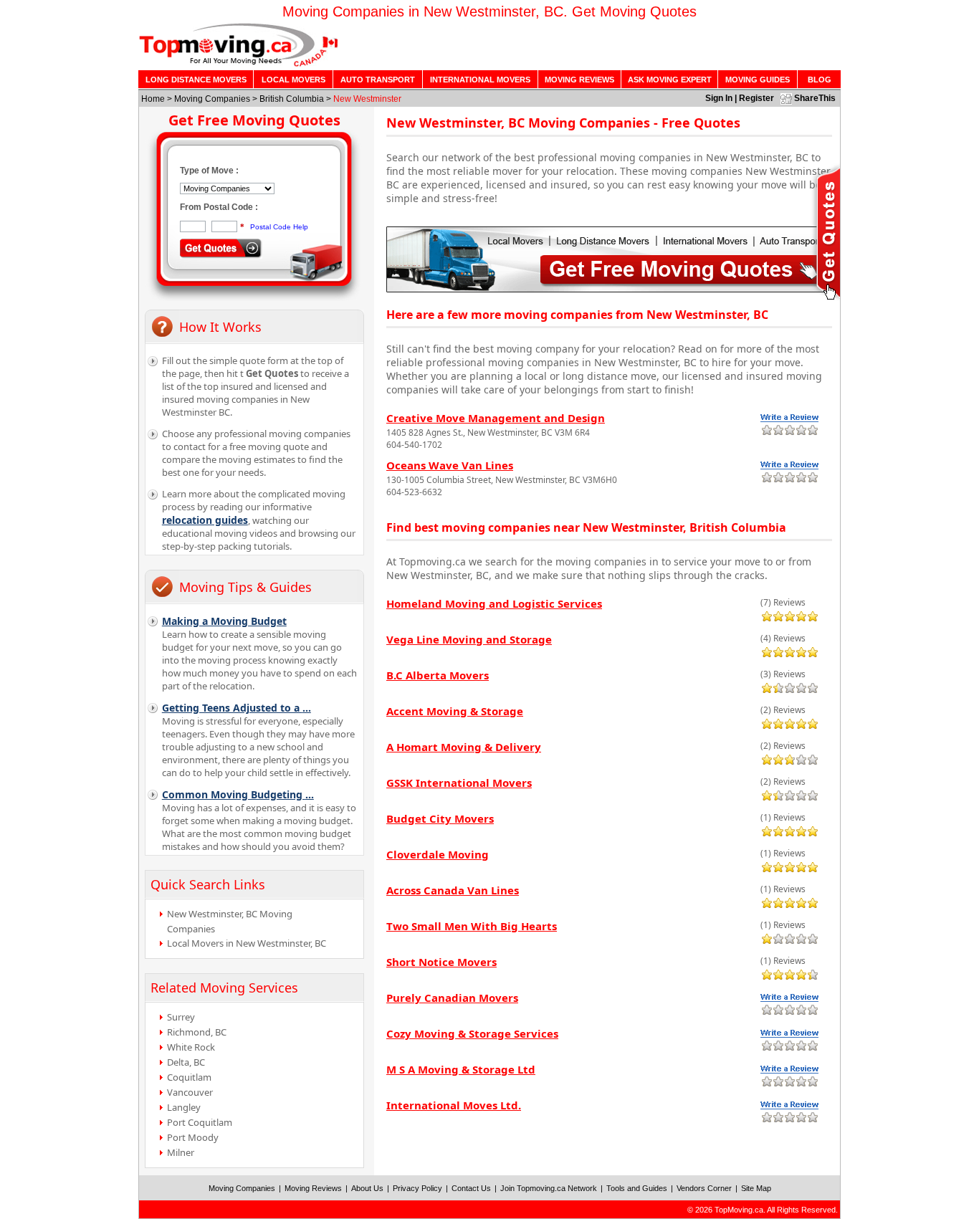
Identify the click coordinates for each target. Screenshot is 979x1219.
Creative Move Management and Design (495, 418)
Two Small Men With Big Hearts (471, 926)
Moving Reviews (313, 1188)
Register (756, 98)
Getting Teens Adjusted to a (236, 707)
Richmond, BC (196, 1032)
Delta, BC (186, 1062)
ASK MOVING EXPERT (670, 79)
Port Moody (193, 1137)
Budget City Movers (440, 818)
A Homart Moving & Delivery (463, 747)
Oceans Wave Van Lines (449, 465)
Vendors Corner (704, 1188)
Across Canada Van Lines (452, 890)
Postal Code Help (279, 227)
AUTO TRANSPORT (377, 79)
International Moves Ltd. (453, 1105)
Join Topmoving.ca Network (548, 1188)
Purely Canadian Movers (452, 997)
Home (153, 99)
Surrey (181, 1016)
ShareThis (815, 98)
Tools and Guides (636, 1188)
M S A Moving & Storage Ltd (460, 1069)
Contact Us (471, 1188)
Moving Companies (212, 99)
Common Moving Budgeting (238, 794)
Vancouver (190, 1092)
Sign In (718, 98)
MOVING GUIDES (757, 79)
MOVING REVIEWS (579, 79)
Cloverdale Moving (437, 854)
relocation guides (205, 520)
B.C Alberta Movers (437, 675)
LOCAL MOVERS (293, 79)
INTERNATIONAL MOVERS (480, 79)
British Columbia (291, 99)
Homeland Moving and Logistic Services (494, 603)
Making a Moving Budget (224, 621)
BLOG (819, 79)
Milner (180, 1152)
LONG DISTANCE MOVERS (196, 79)
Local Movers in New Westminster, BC (246, 943)
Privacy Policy (417, 1188)
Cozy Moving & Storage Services (472, 1033)
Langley (184, 1107)
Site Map (756, 1188)
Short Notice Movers (441, 962)
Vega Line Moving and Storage (469, 639)
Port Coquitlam (199, 1122)
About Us (367, 1188)
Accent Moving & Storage (454, 711)
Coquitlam (189, 1077)
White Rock (191, 1047)
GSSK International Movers (459, 782)
